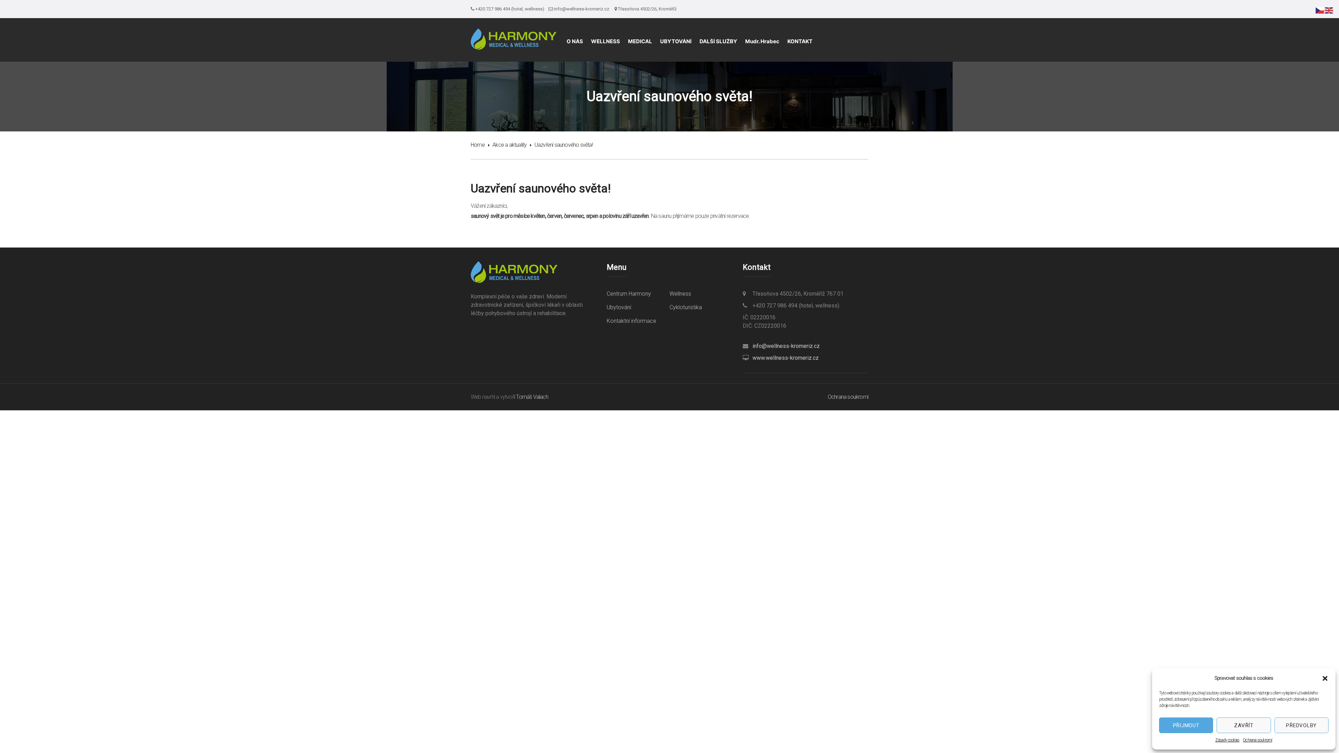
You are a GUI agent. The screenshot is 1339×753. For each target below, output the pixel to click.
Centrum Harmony (629, 293)
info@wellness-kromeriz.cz (786, 346)
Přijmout (1186, 725)
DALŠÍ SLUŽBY (718, 41)
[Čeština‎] (1320, 10)
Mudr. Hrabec (762, 41)
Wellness (680, 293)
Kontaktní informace (631, 321)
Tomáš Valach (532, 397)
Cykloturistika (686, 307)
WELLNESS (605, 41)
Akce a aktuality (509, 145)
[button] (1325, 678)
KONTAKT (799, 41)
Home (478, 145)
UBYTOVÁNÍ (675, 41)
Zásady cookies (1227, 740)
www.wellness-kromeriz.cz (785, 358)
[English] (1329, 10)
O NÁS (575, 41)
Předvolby (1301, 725)
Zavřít (1244, 725)
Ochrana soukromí (1257, 740)
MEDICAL (640, 41)
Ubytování (619, 307)
